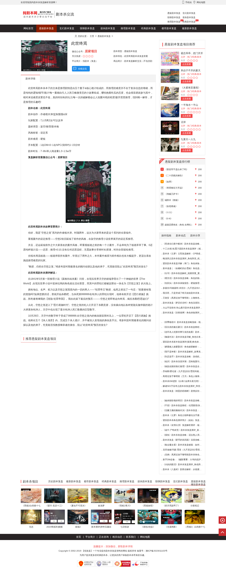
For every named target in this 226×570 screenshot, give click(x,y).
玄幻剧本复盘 (188, 13)
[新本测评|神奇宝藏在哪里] (101, 516)
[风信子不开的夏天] (170, 75)
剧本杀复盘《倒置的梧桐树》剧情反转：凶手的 (185, 391)
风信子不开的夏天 (190, 70)
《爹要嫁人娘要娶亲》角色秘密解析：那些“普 (185, 346)
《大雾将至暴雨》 (190, 87)
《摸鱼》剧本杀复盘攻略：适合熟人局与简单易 (185, 435)
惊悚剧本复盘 (173, 17)
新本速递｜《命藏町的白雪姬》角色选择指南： (185, 268)
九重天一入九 (188, 139)
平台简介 (90, 537)
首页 (78, 537)
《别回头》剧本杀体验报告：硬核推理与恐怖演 (185, 283)
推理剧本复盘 (173, 21)
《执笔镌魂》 (171, 206)
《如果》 (169, 181)
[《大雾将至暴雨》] (170, 93)
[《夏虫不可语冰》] (77, 495)
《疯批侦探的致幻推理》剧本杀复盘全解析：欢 (185, 366)
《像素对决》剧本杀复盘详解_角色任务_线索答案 (186, 337)
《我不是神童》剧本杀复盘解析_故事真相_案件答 (186, 351)
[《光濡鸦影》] (171, 516)
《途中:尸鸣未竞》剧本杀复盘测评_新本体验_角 (186, 430)
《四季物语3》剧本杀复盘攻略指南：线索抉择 (185, 322)
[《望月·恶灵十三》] (54, 495)
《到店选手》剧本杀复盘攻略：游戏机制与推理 (185, 356)
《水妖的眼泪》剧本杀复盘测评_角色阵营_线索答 (186, 464)
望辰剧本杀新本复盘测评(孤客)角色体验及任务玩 (186, 342)
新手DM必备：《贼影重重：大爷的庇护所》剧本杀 (187, 459)
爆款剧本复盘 (51, 36)
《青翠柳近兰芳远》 (174, 188)
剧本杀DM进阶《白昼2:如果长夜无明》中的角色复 (187, 381)
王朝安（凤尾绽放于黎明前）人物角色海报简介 (185, 298)
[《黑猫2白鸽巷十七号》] (31, 495)
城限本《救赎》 (172, 200)
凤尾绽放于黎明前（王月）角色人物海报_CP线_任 (187, 376)
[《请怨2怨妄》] (148, 516)
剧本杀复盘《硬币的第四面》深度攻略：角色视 (185, 440)
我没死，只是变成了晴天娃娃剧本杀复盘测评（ (185, 293)
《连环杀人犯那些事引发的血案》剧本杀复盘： (185, 332)
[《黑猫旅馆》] (148, 495)
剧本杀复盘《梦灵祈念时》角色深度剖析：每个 (185, 303)
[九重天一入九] (170, 144)
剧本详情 (30, 78)
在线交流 (82, 68)
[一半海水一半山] (170, 110)
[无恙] (31, 516)
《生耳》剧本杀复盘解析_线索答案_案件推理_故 (186, 273)
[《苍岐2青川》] (124, 495)
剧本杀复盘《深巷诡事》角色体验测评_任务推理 (186, 312)
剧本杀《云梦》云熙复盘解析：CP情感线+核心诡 (186, 253)
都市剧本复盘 (169, 28)
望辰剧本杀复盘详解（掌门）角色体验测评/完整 (186, 263)
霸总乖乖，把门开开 (192, 53)
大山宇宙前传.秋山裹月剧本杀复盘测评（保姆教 (186, 307)
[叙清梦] (101, 495)
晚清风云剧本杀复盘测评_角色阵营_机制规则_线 (186, 258)
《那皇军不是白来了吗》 (176, 169)
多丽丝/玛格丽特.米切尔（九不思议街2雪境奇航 (185, 288)
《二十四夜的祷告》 (174, 175)
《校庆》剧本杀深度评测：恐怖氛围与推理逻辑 (185, 361)
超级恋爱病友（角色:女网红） (179, 224)
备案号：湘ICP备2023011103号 (152, 551)
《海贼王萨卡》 (172, 194)
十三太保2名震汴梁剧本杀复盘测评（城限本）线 (186, 248)
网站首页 (28, 28)
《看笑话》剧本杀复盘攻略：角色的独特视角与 (185, 278)
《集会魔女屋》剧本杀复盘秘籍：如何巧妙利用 (185, 445)
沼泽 (183, 122)
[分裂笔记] (194, 495)
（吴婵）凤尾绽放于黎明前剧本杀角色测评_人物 (186, 454)
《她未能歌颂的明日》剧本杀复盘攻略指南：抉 (185, 400)
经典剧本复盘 (188, 21)
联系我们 (131, 537)
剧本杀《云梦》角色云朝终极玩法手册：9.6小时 (186, 415)
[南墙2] (77, 516)
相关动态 (117, 537)
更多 (66, 36)
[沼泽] (170, 127)
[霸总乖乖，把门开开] (170, 58)
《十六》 (169, 212)
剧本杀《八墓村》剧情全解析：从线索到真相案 (185, 469)
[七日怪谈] (124, 516)
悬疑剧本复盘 (173, 13)
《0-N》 (168, 218)
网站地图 (145, 537)
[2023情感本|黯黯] (54, 516)
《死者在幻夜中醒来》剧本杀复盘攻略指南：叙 (185, 244)
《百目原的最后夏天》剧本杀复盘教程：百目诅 (185, 327)
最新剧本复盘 (189, 28)
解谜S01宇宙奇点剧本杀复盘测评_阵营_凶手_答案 (187, 386)
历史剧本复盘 (31, 36)
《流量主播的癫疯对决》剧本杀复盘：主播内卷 (185, 410)
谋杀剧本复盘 (188, 17)
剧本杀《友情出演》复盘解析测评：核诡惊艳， (185, 425)
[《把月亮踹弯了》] (171, 495)
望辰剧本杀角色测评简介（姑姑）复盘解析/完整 (186, 420)
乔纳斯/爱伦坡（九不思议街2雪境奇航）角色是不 (186, 371)
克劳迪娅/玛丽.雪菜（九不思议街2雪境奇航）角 (185, 449)
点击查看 (186, 64)
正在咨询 (104, 537)
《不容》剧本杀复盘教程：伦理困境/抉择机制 (184, 405)
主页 (92, 36)
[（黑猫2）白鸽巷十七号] (194, 516)
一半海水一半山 (189, 105)
